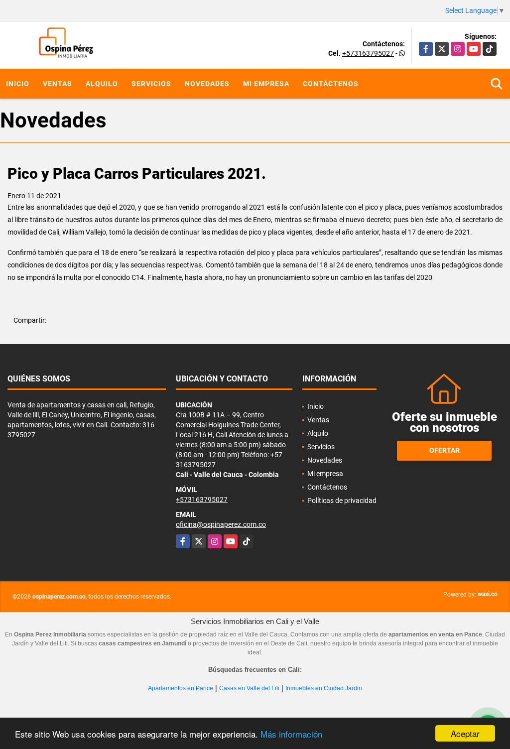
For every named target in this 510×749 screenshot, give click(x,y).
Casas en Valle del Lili (249, 688)
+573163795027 (368, 53)
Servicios (151, 84)
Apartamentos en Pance (180, 688)
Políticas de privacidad (342, 500)
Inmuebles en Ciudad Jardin (323, 688)
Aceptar (465, 733)
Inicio (17, 84)
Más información (291, 734)
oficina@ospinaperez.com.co (221, 524)
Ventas (57, 84)
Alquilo (102, 84)
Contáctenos (331, 84)
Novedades (207, 84)
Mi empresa (266, 84)
